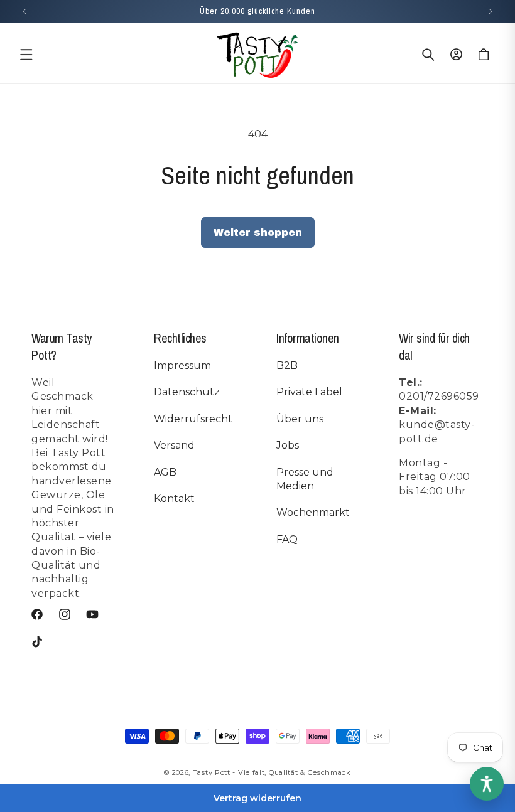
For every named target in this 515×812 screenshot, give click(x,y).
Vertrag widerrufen (257, 798)
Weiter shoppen (258, 232)
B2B (287, 365)
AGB (165, 472)
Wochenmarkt (313, 512)
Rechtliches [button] (180, 337)
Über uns (299, 419)
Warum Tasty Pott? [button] (61, 346)
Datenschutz (187, 392)
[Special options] (487, 784)
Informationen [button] (307, 337)
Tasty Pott (211, 772)
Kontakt (174, 499)
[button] (26, 54)
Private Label (309, 392)
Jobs (287, 445)
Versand (174, 445)
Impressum (182, 365)
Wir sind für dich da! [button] (434, 346)
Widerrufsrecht (193, 419)
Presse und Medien (304, 479)
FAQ (287, 539)
